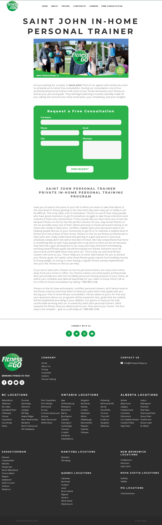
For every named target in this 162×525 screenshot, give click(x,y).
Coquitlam (7, 419)
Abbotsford (7, 400)
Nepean (84, 426)
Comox (5, 416)
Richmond (46, 407)
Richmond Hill (107, 403)
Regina (5, 476)
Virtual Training (48, 379)
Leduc (143, 400)
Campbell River (9, 410)
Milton (84, 416)
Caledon (65, 419)
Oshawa (84, 432)
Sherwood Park (147, 413)
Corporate (46, 373)
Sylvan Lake (146, 423)
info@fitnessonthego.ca (135, 363)
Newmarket (86, 423)
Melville (5, 464)
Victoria (44, 416)
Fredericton (126, 460)
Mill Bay (25, 413)
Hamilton (65, 435)
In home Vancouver (50, 413)
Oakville (84, 429)
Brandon (65, 457)
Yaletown (6, 403)
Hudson (65, 485)
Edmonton (126, 416)
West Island (66, 501)
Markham (85, 413)
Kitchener (85, 403)
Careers (45, 376)
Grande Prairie (127, 423)
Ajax (63, 400)
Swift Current (8, 483)
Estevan (5, 457)
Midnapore (145, 403)
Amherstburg (67, 403)
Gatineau (65, 478)
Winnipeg (65, 460)
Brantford (66, 410)
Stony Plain (145, 416)
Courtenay (7, 423)
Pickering (104, 400)
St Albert (144, 426)
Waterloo (104, 426)
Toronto (65, 429)
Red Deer (145, 410)
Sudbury (104, 419)
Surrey (44, 410)
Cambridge (66, 426)
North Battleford (10, 470)
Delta (4, 426)
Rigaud (64, 494)
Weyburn (6, 489)
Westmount (67, 504)
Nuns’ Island (67, 491)
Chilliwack (6, 413)
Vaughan (104, 423)
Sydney (124, 478)
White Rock (46, 423)
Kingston (85, 400)
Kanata (84, 407)
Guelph (65, 432)
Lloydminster (8, 460)
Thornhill (104, 416)
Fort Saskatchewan (130, 419)
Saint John (126, 466)
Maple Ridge (27, 416)
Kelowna (25, 407)
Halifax (124, 481)
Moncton (125, 463)
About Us (45, 366)
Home (44, 363)
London (84, 410)
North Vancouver (29, 426)
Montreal (65, 482)
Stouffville (105, 410)
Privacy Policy (140, 521)
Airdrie (124, 400)
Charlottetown (128, 493)
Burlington (66, 416)
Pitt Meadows (27, 429)
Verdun (64, 498)
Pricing (44, 369)
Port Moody (46, 403)
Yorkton (5, 486)
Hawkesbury (67, 439)
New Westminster (29, 419)
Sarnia (103, 407)
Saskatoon (7, 480)
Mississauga (86, 419)
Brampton (66, 407)
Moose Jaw (7, 467)
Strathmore (145, 419)
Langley (25, 410)
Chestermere (127, 410)
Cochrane (125, 413)
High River (125, 426)
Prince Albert (8, 473)
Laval (63, 488)
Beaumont (126, 403)
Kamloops (26, 403)
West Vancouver (49, 419)
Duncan (25, 400)
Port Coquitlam (48, 400)
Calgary (124, 407)
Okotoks (144, 407)
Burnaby (6, 407)
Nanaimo (25, 423)
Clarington (66, 423)
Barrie (64, 413)
